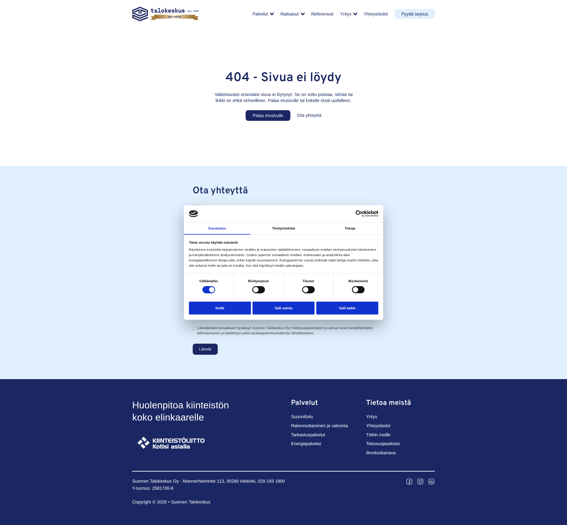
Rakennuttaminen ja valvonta (319, 425)
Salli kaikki (347, 308)
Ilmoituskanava (381, 452)
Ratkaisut (289, 14)
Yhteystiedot (376, 14)
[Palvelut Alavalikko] (272, 14)
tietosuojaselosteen (308, 328)
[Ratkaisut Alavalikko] (303, 14)
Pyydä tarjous (414, 14)
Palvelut (260, 14)
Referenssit (322, 14)
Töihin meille (378, 434)
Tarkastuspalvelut (308, 434)
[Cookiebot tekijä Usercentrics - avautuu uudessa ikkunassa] (359, 213)
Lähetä (205, 349)
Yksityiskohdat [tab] (283, 228)
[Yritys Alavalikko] (355, 14)
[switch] (258, 289)
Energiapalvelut (306, 443)
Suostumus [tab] (217, 228)
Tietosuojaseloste (383, 443)
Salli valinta (283, 308)
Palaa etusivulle (268, 115)
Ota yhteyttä (309, 115)
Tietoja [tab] (350, 228)
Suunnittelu (302, 416)
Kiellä (220, 308)
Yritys (345, 14)
